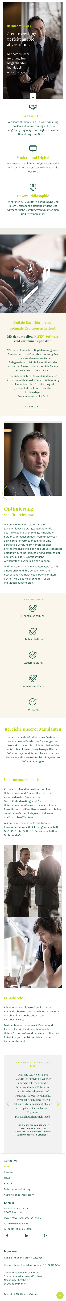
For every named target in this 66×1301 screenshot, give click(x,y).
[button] (8, 1104)
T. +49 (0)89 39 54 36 (16, 1223)
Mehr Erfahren (33, 407)
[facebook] (7, 1235)
